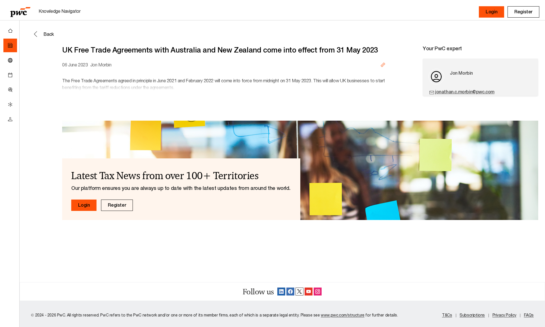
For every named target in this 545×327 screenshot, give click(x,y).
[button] (491, 12)
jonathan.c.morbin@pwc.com (464, 92)
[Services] (10, 104)
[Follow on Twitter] (299, 291)
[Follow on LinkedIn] (281, 291)
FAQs (529, 315)
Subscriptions (472, 315)
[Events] (10, 75)
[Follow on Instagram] (318, 291)
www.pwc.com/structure (342, 315)
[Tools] (10, 90)
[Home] (10, 30)
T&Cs (447, 315)
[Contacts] (10, 119)
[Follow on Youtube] (309, 291)
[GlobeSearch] (10, 60)
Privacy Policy (504, 315)
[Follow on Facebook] (290, 291)
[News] (10, 45)
